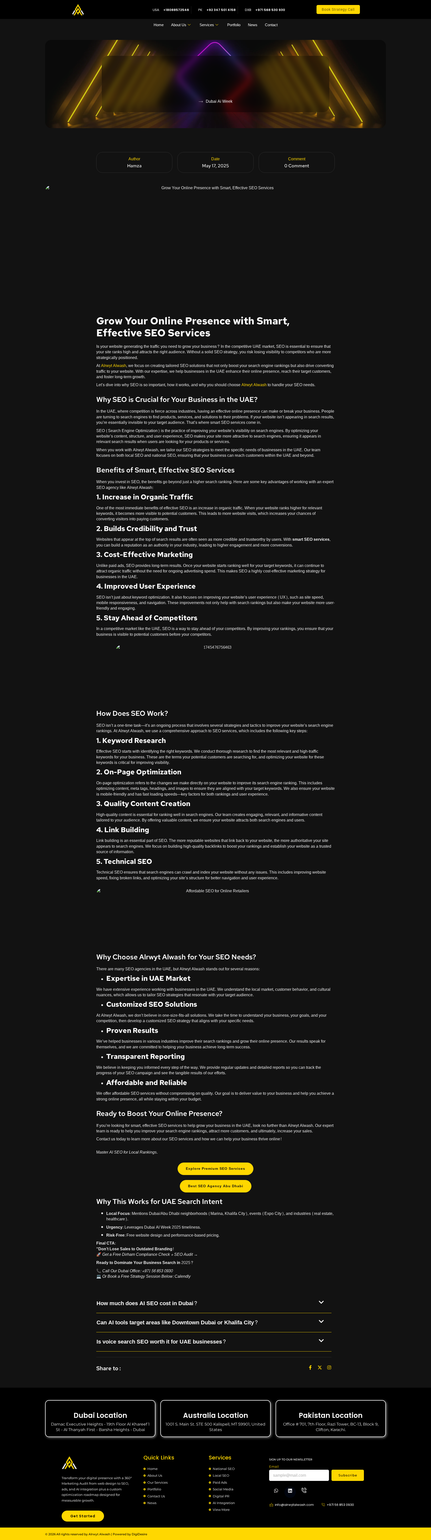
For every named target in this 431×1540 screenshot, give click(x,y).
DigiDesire (139, 1534)
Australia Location (215, 1415)
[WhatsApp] (276, 1492)
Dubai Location (100, 1415)
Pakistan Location (331, 1415)
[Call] (304, 1491)
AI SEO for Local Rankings (133, 1152)
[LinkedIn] (290, 1492)
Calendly (183, 1276)
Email (274, 1466)
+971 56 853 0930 (157, 1270)
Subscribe (347, 1475)
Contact (271, 25)
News (252, 25)
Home (159, 25)
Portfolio (233, 25)
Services (207, 25)
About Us (178, 25)
